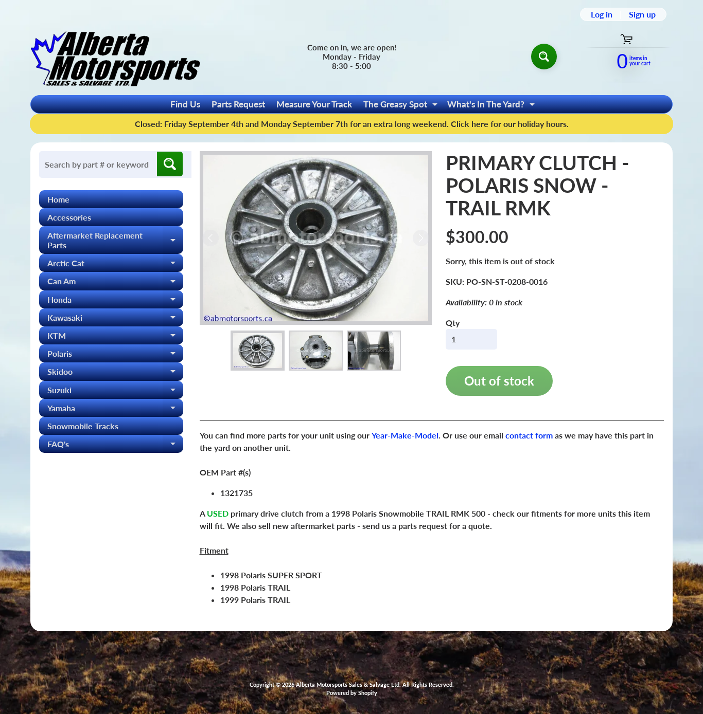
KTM (115, 337)
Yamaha (115, 410)
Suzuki (115, 392)
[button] (258, 351)
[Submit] (170, 164)
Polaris (115, 355)
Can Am (115, 283)
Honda (115, 301)
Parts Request (238, 104)
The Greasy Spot (401, 106)
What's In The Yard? (492, 106)
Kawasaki (115, 319)
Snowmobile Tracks (82, 426)
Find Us (185, 104)
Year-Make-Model (405, 435)
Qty (453, 322)
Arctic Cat (115, 265)
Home (58, 199)
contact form (529, 435)
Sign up (642, 14)
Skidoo (115, 373)
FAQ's (115, 446)
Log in (601, 14)
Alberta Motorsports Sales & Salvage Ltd (347, 684)
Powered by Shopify (351, 692)
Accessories (69, 217)
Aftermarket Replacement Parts (115, 240)
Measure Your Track (314, 104)
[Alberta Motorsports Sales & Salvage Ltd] (115, 56)
